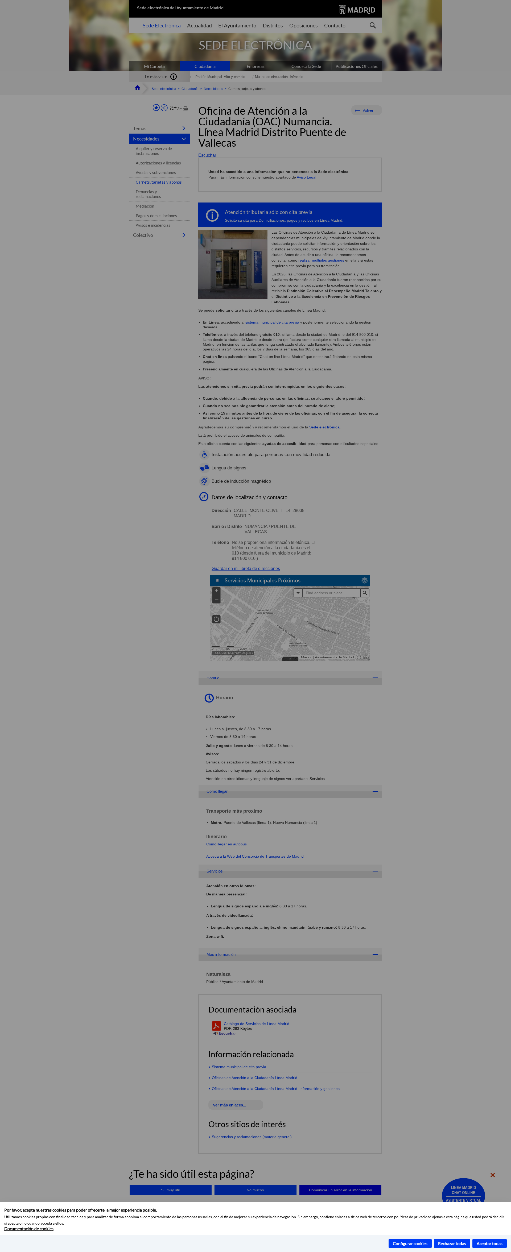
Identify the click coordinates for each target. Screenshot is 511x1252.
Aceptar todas (489, 1243)
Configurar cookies (410, 1243)
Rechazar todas (452, 1243)
